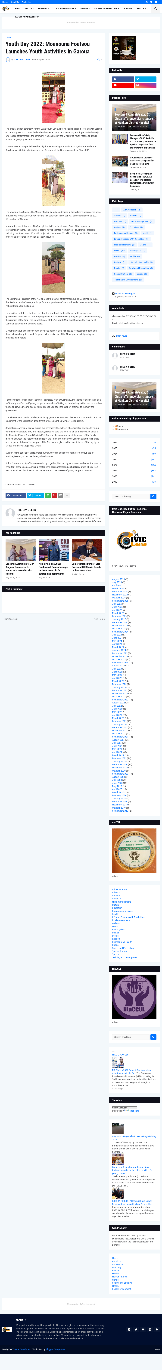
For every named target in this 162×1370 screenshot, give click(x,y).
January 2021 (119, 761)
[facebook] (147, 2)
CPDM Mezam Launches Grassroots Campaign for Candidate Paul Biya (142, 160)
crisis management (142, 221)
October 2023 (119, 659)
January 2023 (119, 687)
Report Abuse (121, 336)
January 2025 (119, 619)
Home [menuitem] (18, 8)
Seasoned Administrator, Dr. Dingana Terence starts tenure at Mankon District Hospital (20, 568)
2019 (134, 482)
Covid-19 (120, 221)
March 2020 (118, 792)
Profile (135, 256)
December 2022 (120, 690)
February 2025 (119, 616)
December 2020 (120, 764)
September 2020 (120, 773)
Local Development (121, 1289)
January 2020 (119, 798)
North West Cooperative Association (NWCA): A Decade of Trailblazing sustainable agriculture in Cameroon (142, 179)
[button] (155, 8)
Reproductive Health (142, 262)
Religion (119, 262)
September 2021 (120, 736)
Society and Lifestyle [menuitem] (105, 8)
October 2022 (119, 696)
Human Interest (120, 1276)
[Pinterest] (54, 495)
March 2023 (118, 681)
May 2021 (117, 749)
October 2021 (119, 733)
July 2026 (117, 582)
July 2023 (117, 669)
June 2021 (117, 746)
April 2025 (117, 610)
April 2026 (117, 585)
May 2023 (117, 675)
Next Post (98, 619)
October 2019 (119, 808)
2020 (134, 476)
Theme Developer (21, 1349)
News (119, 250)
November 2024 (120, 625)
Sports (142, 274)
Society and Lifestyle (122, 1283)
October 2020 (119, 771)
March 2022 (118, 718)
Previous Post (11, 619)
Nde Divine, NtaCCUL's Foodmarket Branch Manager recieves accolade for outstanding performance (54, 568)
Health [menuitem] (140, 8)
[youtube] (156, 2)
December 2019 (120, 801)
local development (124, 245)
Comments (122, 429)
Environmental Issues (126, 233)
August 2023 (118, 665)
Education (136, 227)
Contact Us (26, 2)
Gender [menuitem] (84, 8)
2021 (134, 470)
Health (115, 1273)
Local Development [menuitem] (64, 8)
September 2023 (120, 662)
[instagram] (146, 85)
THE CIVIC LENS (26, 510)
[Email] (60, 495)
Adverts (119, 215)
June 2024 (117, 638)
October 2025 (119, 597)
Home (5, 2)
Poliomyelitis (137, 250)
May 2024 (117, 641)
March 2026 (118, 588)
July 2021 (117, 743)
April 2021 (117, 752)
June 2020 (117, 783)
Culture (119, 227)
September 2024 (120, 631)
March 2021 (118, 755)
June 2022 (117, 709)
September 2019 (120, 811)
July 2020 (117, 780)
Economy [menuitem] (42, 8)
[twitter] (151, 2)
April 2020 (117, 789)
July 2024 (117, 634)
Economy (116, 1267)
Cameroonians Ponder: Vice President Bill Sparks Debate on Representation (86, 567)
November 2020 (120, 767)
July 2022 (117, 706)
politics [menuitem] (29, 8)
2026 (134, 442)
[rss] (157, 1329)
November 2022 (120, 693)
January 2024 (119, 650)
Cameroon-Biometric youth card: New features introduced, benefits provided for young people (132, 1170)
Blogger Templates (55, 1349)
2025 (134, 448)
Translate (134, 1111)
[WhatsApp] (48, 495)
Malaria (145, 245)
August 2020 (118, 777)
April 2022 (117, 715)
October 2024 (119, 628)
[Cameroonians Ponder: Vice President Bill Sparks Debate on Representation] (87, 550)
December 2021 (120, 727)
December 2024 (120, 622)
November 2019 (120, 804)
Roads (119, 268)
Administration (131, 210)
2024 (134, 453)
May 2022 (117, 712)
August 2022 (118, 702)
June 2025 (117, 607)
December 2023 (120, 653)
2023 (134, 459)
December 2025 (120, 591)
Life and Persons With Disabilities (131, 239)
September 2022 (120, 699)
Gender (115, 1280)
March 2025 (118, 613)
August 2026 (118, 579)
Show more (124, 357)
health (147, 233)
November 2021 (120, 730)
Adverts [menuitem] (128, 8)
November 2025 (120, 594)
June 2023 (117, 672)
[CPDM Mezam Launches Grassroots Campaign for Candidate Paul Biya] (120, 161)
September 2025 (120, 601)
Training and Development (128, 280)
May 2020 (117, 786)
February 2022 (119, 721)
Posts (120, 426)
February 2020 (119, 795)
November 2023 (120, 656)
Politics (119, 256)
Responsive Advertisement (81, 22)
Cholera (135, 215)
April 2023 (117, 678)
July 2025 (117, 604)
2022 (134, 465)
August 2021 (118, 740)
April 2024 (117, 644)
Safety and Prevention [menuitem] (27, 16)
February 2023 (119, 684)
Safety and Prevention (141, 268)
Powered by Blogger (125, 293)
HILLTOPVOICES (120, 1054)
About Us (15, 2)
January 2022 (119, 724)
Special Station (123, 274)
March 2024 (118, 647)
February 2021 (119, 758)
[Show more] (67, 495)
